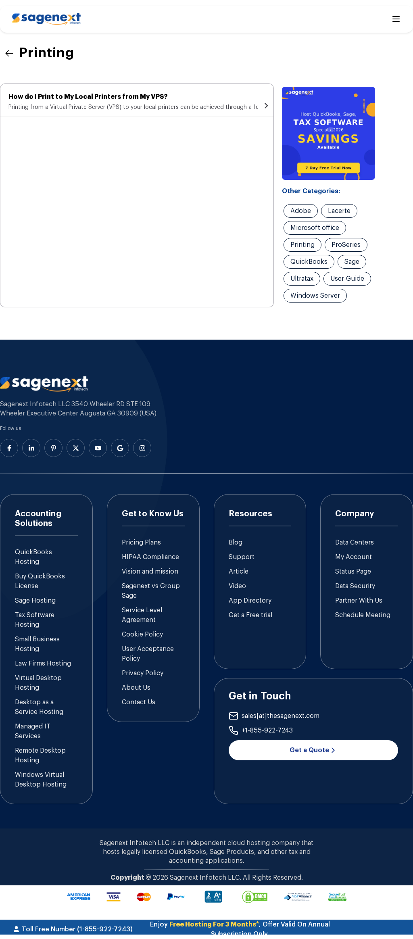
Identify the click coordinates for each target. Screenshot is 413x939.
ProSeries (346, 245)
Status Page (353, 571)
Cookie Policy (142, 634)
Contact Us (138, 702)
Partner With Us (358, 600)
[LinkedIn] (31, 448)
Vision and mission (150, 571)
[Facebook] (9, 448)
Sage (351, 262)
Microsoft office (314, 228)
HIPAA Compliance (150, 557)
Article (238, 571)
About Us (136, 687)
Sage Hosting (35, 600)
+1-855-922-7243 (267, 730)
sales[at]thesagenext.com (280, 716)
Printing (302, 245)
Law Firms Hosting (43, 663)
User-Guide (347, 278)
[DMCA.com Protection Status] (255, 897)
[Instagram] (142, 448)
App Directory (250, 600)
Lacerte (339, 211)
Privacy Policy (142, 673)
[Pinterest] (53, 448)
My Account (353, 557)
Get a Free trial (250, 615)
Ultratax (301, 278)
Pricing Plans (141, 542)
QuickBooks (308, 262)
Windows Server (315, 295)
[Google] (120, 448)
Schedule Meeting (362, 615)
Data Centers (354, 542)
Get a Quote (309, 750)
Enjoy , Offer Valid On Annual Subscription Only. (240, 929)
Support (241, 557)
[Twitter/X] (76, 448)
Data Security (355, 586)
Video (237, 586)
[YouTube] (98, 448)
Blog (235, 542)
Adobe (300, 211)
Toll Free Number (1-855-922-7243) (77, 929)
